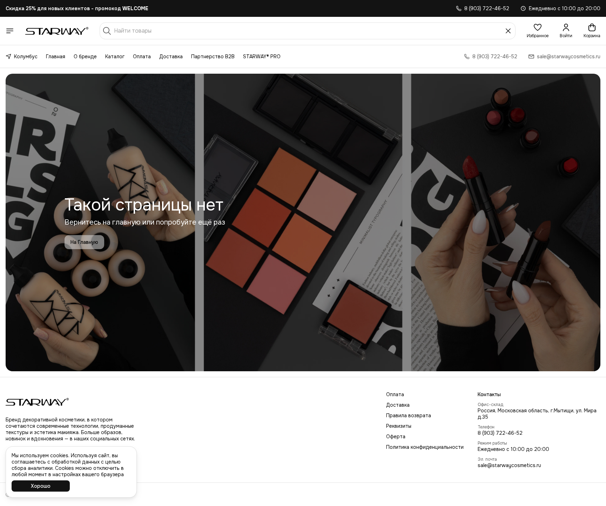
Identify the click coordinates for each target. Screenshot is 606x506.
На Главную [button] (84, 242)
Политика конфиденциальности (425, 447)
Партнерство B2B (213, 56)
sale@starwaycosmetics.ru (509, 465)
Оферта (395, 436)
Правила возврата (408, 415)
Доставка (171, 56)
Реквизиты (398, 426)
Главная (55, 56)
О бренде (85, 56)
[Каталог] (10, 31)
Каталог (114, 56)
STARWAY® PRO (262, 56)
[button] (537, 31)
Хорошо (40, 486)
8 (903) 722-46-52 (500, 433)
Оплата (142, 56)
